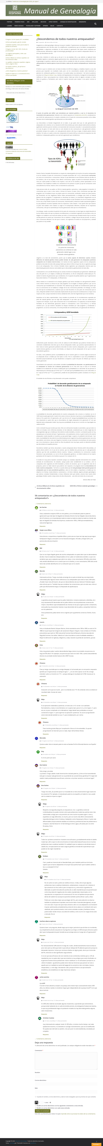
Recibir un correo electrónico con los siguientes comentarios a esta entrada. (60, 1106)
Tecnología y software (33, 25)
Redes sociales (18, 25)
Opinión (45, 25)
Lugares (9, 25)
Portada (9, 22)
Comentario (39, 1050)
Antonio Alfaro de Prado (52, 42)
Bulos (52, 25)
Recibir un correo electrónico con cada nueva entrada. (53, 1108)
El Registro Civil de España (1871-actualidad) (17, 39)
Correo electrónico (40, 1080)
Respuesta (42, 526)
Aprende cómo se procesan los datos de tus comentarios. (78, 1114)
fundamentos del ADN (81, 115)
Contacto (60, 25)
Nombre (37, 1072)
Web (36, 1088)
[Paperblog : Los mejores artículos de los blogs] (10, 127)
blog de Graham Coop (50, 75)
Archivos (43, 22)
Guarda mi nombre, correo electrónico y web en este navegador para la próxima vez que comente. (66, 1097)
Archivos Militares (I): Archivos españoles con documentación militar (50, 487)
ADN (28, 22)
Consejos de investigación (68, 22)
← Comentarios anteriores (43, 504)
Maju (43, 594)
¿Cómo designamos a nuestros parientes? (17, 71)
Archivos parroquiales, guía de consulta (16, 42)
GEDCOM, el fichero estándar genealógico (82, 486)
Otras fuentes (53, 22)
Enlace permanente (59, 510)
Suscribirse (10, 100)
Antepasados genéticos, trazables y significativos (25, 1)
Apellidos (35, 22)
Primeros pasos (19, 22)
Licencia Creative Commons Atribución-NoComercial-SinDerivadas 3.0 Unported (18, 151)
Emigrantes (82, 22)
